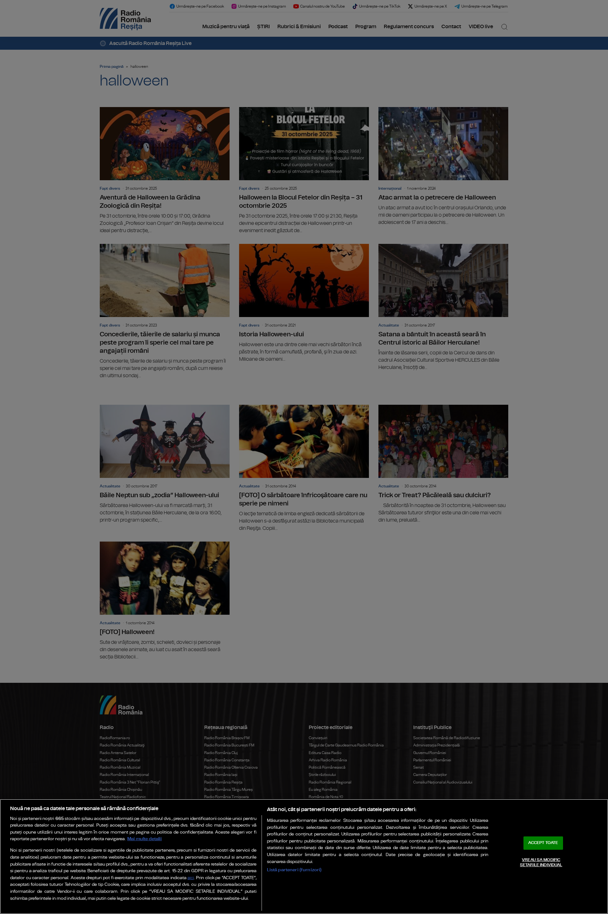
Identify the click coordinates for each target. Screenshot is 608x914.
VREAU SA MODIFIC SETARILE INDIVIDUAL (541, 862)
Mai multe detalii (144, 838)
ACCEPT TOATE (543, 843)
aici (190, 878)
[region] (304, 856)
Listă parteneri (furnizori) (294, 869)
